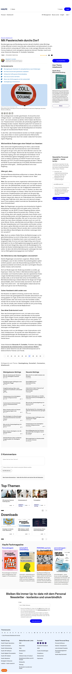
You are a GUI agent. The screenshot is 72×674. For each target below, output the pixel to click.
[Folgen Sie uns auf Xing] (40, 643)
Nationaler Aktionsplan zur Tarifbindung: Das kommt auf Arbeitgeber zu (35, 396)
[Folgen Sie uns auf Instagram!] (43, 643)
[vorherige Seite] (5, 356)
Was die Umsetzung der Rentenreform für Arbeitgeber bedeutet (12, 375)
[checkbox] (2, 467)
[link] (3, 14)
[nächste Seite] (43, 356)
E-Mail (19, 602)
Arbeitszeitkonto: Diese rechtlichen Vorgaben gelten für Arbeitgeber (12, 438)
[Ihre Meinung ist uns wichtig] (4, 670)
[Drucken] (49, 55)
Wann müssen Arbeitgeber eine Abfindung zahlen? (12, 431)
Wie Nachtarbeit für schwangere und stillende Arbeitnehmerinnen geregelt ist (35, 411)
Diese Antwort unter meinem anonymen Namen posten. (17, 467)
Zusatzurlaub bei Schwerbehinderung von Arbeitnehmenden (12, 403)
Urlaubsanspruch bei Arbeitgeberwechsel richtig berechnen (12, 397)
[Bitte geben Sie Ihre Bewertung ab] (45, 55)
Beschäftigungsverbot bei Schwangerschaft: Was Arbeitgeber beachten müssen (35, 432)
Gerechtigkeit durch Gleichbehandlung (31, 382)
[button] (67, 9)
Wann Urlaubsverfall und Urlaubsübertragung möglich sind (12, 410)
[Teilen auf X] (5, 113)
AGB (39, 608)
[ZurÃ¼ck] (43, 510)
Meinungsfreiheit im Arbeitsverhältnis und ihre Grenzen (35, 439)
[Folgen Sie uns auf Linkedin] (38, 643)
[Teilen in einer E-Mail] (2, 113)
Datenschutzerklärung (42, 610)
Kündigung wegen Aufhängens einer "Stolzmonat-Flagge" (12, 382)
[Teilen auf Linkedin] (12, 113)
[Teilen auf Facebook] (7, 113)
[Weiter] (46, 510)
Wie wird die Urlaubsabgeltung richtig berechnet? (12, 425)
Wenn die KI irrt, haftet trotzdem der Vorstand (35, 375)
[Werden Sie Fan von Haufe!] (45, 643)
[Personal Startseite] (4, 9)
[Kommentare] (52, 55)
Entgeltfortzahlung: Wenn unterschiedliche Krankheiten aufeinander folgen (12, 389)
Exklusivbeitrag (21, 505)
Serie (3, 55)
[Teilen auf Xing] (10, 113)
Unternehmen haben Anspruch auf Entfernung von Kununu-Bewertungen (35, 389)
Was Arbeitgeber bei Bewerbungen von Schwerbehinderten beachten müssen (12, 417)
